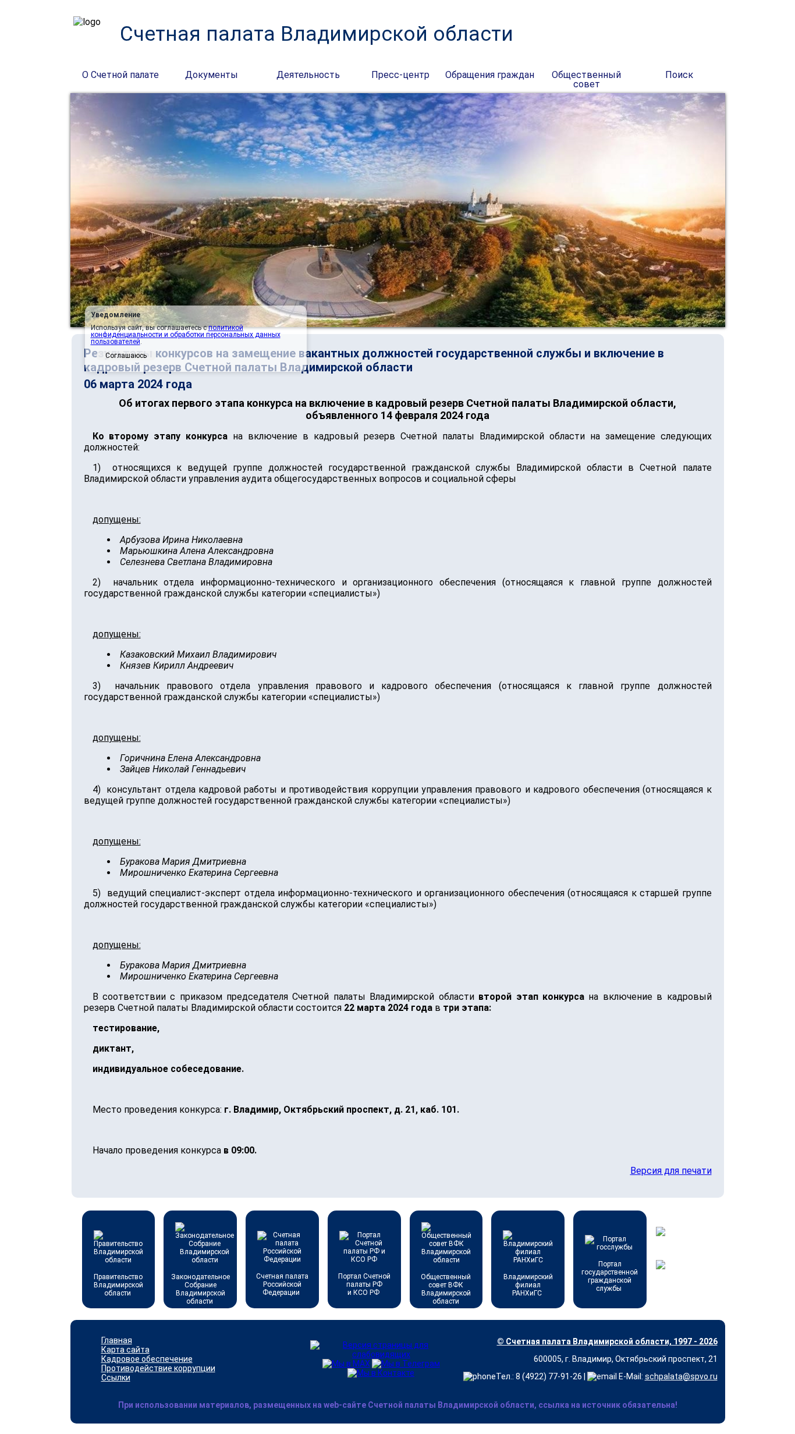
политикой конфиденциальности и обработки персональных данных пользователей (186, 335)
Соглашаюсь (126, 356)
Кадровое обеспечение (147, 1359)
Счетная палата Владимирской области (316, 34)
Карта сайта (125, 1349)
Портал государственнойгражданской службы (609, 1276)
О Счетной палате (120, 74)
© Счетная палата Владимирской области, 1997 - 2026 (607, 1341)
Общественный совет (586, 75)
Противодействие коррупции (158, 1368)
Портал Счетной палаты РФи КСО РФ (364, 1284)
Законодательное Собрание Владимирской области (200, 1289)
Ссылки (115, 1377)
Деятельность (308, 74)
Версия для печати (671, 1170)
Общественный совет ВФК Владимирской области (446, 1289)
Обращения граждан (489, 74)
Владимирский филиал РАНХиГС (528, 1285)
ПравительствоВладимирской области (118, 1285)
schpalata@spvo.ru (681, 1376)
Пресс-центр (400, 74)
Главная (116, 1340)
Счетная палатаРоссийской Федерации (282, 1284)
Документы (211, 74)
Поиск (679, 74)
